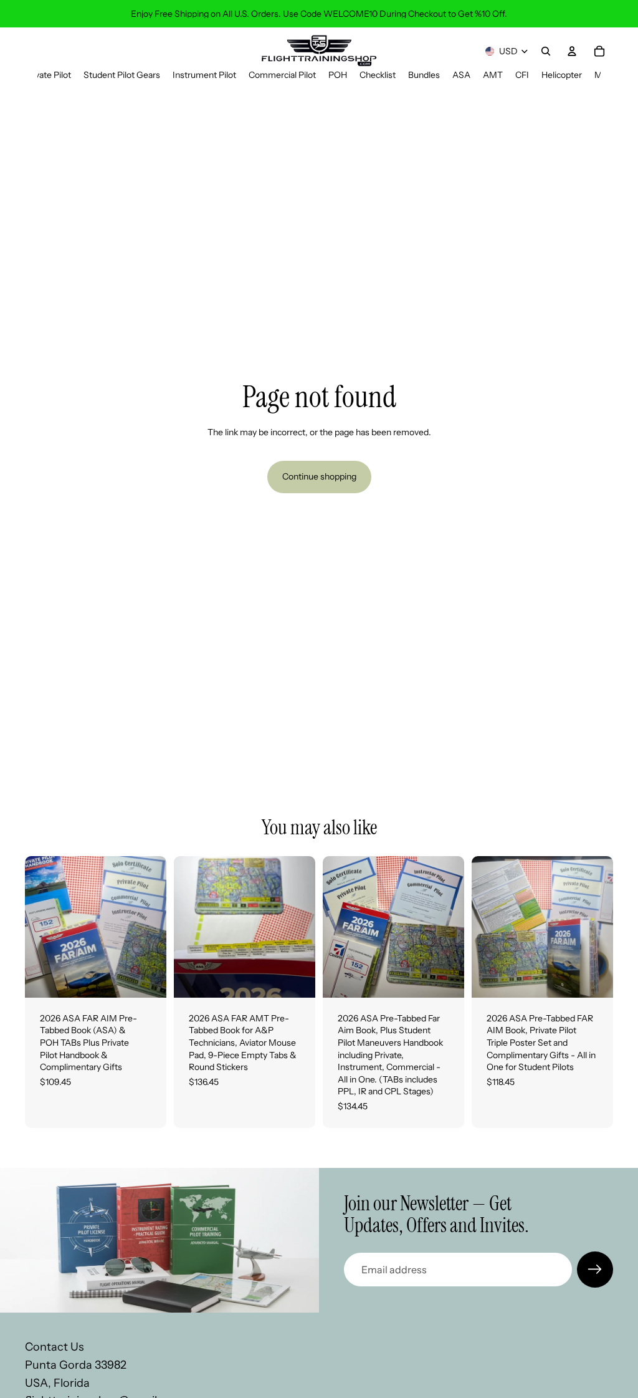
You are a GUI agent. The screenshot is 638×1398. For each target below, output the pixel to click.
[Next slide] (152, 926)
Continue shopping (319, 476)
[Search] (545, 51)
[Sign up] (595, 1269)
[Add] (147, 978)
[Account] (572, 51)
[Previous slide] (38, 926)
